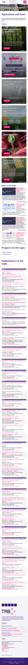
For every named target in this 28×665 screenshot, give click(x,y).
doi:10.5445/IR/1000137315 (8, 335)
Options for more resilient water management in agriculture (21, 205)
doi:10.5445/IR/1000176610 (11, 274)
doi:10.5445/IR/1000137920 (8, 580)
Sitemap (17, 663)
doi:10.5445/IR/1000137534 (8, 432)
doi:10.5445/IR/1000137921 (8, 588)
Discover (6, 48)
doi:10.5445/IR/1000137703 (8, 505)
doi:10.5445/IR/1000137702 (8, 495)
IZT (6, 628)
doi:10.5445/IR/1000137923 (8, 450)
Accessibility (11, 663)
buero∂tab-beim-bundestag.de (8, 647)
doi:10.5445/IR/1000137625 (8, 475)
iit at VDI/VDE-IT (13, 628)
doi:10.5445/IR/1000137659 (8, 356)
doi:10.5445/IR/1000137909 (8, 535)
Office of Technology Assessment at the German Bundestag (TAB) (13, 1)
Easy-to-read (9, 661)
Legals (15, 661)
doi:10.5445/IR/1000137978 (8, 389)
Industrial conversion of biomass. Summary (11, 391)
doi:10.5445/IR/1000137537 (8, 406)
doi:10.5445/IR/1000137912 (8, 546)
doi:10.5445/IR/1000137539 (8, 439)
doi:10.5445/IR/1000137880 (8, 367)
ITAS (7, 626)
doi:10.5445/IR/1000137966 (8, 378)
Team (3, 649)
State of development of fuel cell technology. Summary (13, 574)
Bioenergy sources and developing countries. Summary (14, 490)
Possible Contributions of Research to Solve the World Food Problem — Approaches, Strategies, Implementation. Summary (13, 350)
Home (4, 661)
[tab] (14, 252)
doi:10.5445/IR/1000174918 (8, 281)
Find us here (4, 651)
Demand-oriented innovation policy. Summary (12, 401)
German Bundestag (15, 630)
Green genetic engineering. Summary (10, 418)
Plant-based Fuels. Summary (8, 567)
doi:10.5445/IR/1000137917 (8, 565)
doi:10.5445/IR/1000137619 (8, 466)
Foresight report (9, 74)
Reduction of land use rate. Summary (10, 434)
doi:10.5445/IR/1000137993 (8, 423)
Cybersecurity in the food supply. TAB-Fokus (11, 276)
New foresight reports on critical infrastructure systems (21, 218)
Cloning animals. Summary (8, 518)
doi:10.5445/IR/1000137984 (8, 396)
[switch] (19, 2)
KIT (11, 626)
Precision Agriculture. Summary (8, 410)
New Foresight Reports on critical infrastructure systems (20, 190)
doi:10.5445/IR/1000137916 (8, 554)
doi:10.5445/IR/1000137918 (8, 573)
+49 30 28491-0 (5, 646)
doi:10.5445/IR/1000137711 (8, 524)
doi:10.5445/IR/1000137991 (8, 416)
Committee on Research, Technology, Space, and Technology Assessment (12, 635)
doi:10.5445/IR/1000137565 (8, 344)
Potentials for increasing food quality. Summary (12, 452)
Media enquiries (5, 648)
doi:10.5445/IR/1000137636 (8, 486)
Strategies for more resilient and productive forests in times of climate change (20, 235)
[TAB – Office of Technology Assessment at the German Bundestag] (4, 2)
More (3, 201)
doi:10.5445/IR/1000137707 (8, 516)
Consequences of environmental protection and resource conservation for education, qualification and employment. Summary (13, 499)
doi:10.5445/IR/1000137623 (8, 457)
